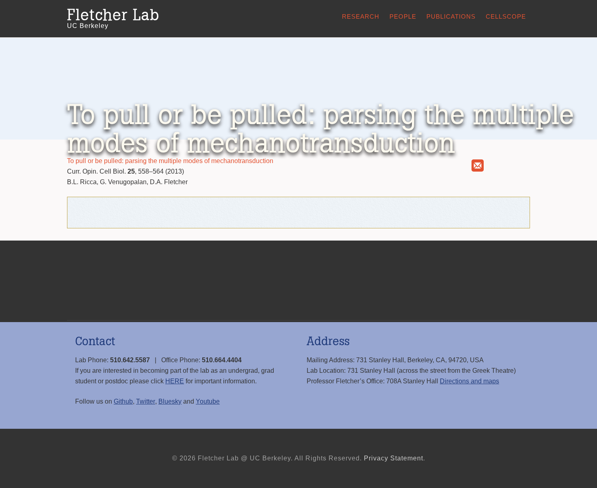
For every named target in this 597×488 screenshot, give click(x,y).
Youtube (208, 401)
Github (123, 401)
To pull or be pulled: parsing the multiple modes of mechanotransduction (170, 160)
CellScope (506, 16)
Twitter (145, 401)
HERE (174, 381)
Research (360, 16)
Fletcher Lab (113, 15)
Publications (451, 16)
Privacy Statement (393, 458)
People (402, 16)
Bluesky (170, 401)
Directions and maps (469, 381)
